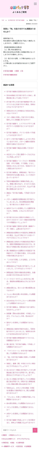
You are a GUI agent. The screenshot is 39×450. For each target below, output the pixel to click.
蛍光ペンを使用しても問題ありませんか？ (20, 323)
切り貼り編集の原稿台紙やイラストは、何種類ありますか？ (20, 339)
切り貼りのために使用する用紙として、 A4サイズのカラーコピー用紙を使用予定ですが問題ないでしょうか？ (21, 220)
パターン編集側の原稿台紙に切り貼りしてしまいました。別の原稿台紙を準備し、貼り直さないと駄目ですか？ (20, 201)
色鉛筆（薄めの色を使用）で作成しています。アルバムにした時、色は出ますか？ (20, 316)
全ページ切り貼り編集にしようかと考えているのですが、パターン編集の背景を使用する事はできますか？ (20, 141)
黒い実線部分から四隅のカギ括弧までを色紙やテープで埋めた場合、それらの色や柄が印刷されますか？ (20, 253)
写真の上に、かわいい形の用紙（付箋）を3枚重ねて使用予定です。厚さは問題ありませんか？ (20, 390)
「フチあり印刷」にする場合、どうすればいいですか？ (20, 260)
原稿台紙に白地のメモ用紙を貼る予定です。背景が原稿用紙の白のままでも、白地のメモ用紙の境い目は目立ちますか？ (20, 244)
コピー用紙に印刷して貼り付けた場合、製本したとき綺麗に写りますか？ (20, 118)
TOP (3, 20)
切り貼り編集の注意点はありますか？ (20, 91)
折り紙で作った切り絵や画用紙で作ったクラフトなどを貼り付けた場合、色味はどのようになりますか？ (20, 104)
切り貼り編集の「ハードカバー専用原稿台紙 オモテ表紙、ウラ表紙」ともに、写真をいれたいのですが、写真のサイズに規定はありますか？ (20, 165)
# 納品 (12, 443)
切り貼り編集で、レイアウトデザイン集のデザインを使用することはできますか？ (20, 126)
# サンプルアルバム (23, 439)
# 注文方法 (19, 446)
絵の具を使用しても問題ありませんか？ (20, 403)
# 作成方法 (5, 443)
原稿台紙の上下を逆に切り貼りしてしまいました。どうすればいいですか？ (20, 267)
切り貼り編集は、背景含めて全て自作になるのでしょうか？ (20, 308)
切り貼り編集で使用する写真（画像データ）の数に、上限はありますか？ (20, 227)
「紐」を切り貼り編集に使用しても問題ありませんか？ (20, 358)
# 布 (21, 71)
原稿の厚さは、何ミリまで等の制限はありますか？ (20, 289)
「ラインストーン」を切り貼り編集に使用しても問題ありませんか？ (20, 351)
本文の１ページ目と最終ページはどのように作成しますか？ (20, 155)
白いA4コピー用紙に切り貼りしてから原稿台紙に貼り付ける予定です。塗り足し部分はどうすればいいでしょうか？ (21, 372)
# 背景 (17, 71)
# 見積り (4, 435)
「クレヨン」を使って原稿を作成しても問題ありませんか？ (20, 398)
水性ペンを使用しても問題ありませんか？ (20, 414)
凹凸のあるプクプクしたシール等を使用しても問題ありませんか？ (20, 301)
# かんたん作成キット (8, 439)
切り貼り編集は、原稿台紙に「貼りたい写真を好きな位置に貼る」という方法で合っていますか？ (20, 175)
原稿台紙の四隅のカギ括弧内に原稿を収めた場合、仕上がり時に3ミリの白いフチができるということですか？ (20, 235)
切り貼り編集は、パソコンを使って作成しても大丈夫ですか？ (20, 133)
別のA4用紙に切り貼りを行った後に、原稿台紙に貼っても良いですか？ (21, 96)
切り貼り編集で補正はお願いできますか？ (20, 149)
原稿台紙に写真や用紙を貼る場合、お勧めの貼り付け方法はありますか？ (20, 273)
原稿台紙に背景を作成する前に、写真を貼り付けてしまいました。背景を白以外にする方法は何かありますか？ (20, 331)
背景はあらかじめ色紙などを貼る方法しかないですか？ (20, 112)
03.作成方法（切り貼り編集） (16, 20)
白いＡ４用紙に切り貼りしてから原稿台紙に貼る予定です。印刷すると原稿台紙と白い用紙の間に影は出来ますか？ (20, 381)
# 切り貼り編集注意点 (10, 75)
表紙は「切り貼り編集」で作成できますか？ (20, 194)
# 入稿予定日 (20, 443)
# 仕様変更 (27, 446)
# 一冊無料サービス (8, 446)
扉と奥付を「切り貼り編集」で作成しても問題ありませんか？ (20, 345)
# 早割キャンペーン (15, 435)
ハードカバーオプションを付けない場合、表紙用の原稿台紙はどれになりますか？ (20, 281)
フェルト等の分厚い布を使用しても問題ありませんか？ (20, 295)
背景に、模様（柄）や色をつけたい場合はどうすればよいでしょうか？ (20, 364)
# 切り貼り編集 (8, 71)
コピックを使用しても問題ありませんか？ (20, 408)
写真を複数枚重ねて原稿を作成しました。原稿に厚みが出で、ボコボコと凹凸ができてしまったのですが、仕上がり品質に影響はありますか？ (20, 185)
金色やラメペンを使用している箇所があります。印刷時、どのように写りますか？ (20, 211)
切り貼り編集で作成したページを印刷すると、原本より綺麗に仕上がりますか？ (20, 421)
